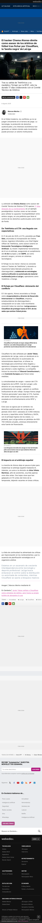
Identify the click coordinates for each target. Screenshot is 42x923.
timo (3, 813)
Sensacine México (27, 904)
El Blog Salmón (26, 886)
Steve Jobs (24, 31)
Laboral (24, 810)
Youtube (18, 782)
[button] (14, 111)
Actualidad (12, 599)
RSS (26, 782)
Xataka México (6, 901)
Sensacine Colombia (28, 907)
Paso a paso (6, 799)
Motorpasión (25, 874)
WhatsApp (5, 817)
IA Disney (28, 755)
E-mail (28, 97)
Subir (35, 839)
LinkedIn (34, 782)
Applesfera (5, 854)
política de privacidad (27, 773)
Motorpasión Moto (27, 876)
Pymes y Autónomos (28, 889)
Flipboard (24, 97)
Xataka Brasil (6, 904)
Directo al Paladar (7, 874)
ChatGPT (6, 31)
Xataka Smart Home (8, 857)
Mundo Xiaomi (6, 860)
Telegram (22, 782)
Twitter (21, 97)
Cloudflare (30, 599)
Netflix (24, 813)
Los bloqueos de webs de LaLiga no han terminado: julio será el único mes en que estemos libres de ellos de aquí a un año (21, 449)
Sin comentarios (9, 97)
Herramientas (26, 802)
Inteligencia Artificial (28, 817)
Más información (23, 921)
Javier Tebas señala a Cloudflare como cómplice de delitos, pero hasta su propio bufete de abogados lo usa (20, 592)
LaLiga (21, 599)
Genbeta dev (26, 806)
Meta (32, 31)
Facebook (17, 97)
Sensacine (25, 861)
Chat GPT (19, 755)
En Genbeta (7, 340)
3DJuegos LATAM (27, 901)
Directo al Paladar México (9, 909)
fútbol (39, 599)
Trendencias (6, 886)
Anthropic (15, 31)
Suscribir (35, 769)
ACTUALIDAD (6, 6)
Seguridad (5, 806)
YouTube (39, 31)
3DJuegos (25, 849)
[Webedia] (37, 1)
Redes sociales (7, 810)
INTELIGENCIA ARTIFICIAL (21, 6)
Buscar (39, 831)
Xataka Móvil (6, 852)
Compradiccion (6, 892)
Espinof (24, 864)
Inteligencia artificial (8, 802)
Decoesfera (5, 889)
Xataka (4, 849)
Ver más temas (8, 823)
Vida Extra (25, 852)
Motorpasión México (28, 909)
